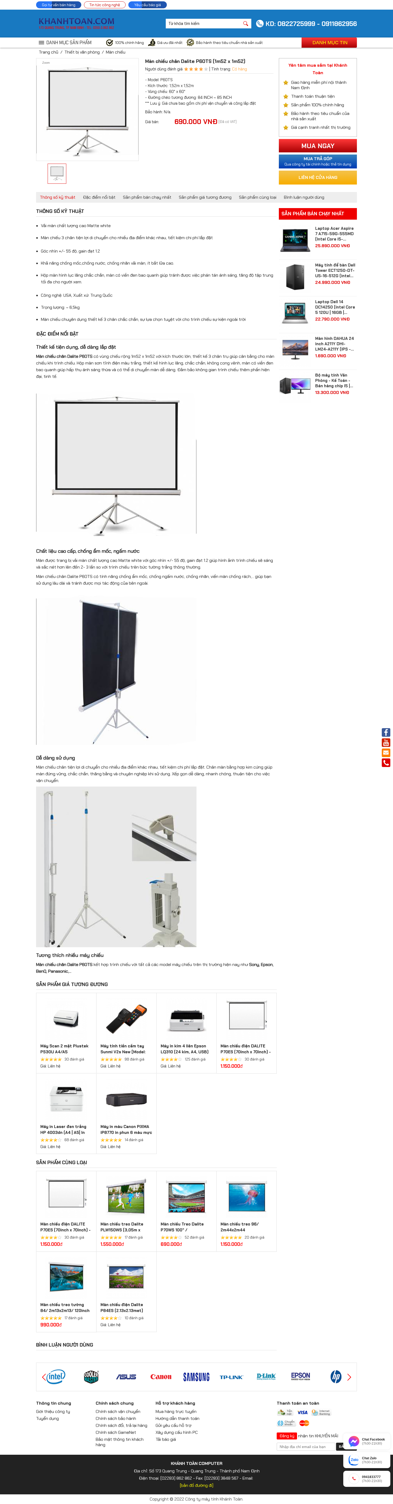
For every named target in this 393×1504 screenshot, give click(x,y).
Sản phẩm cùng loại (257, 197)
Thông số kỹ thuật (57, 197)
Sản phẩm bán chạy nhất (147, 197)
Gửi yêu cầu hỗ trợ (173, 1425)
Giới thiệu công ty (53, 1411)
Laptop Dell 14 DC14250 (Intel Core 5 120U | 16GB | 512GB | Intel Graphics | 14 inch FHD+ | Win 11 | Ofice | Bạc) (335, 307)
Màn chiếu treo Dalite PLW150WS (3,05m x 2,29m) (122, 1230)
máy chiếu (182, 964)
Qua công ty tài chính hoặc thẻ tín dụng (317, 161)
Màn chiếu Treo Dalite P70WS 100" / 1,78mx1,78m (182, 1230)
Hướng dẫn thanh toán (177, 1418)
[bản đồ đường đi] (196, 1485)
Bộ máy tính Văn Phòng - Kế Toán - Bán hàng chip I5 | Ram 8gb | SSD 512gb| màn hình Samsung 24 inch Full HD (332, 381)
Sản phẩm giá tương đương (205, 197)
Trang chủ (48, 52)
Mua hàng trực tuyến (176, 1411)
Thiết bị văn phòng (82, 52)
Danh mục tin (330, 42)
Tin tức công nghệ (105, 4)
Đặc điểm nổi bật (99, 197)
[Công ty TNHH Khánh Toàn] (76, 28)
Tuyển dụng (47, 1418)
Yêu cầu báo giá (147, 4)
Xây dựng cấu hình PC (177, 1432)
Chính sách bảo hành (116, 1418)
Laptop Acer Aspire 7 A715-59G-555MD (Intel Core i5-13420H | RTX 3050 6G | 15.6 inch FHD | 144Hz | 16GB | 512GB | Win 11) (336, 234)
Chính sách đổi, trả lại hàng (121, 1425)
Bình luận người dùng (304, 197)
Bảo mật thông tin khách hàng (120, 1442)
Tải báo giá (166, 1439)
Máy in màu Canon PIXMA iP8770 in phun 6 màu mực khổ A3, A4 (126, 1132)
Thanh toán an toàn (298, 1403)
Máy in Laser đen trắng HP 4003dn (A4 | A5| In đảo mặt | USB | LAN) (63, 1132)
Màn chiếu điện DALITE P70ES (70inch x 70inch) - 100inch (246, 1052)
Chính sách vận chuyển (118, 1411)
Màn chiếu (115, 52)
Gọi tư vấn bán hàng (58, 4)
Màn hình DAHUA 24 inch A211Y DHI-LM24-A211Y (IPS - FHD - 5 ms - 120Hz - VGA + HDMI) (335, 344)
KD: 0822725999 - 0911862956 (311, 24)
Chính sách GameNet (116, 1432)
